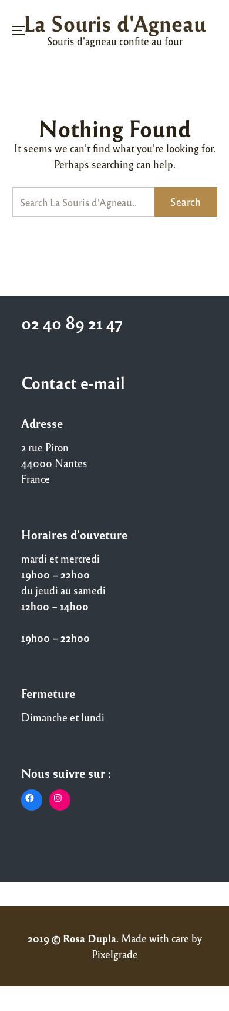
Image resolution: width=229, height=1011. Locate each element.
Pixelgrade (115, 954)
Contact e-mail (73, 382)
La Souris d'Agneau (114, 23)
